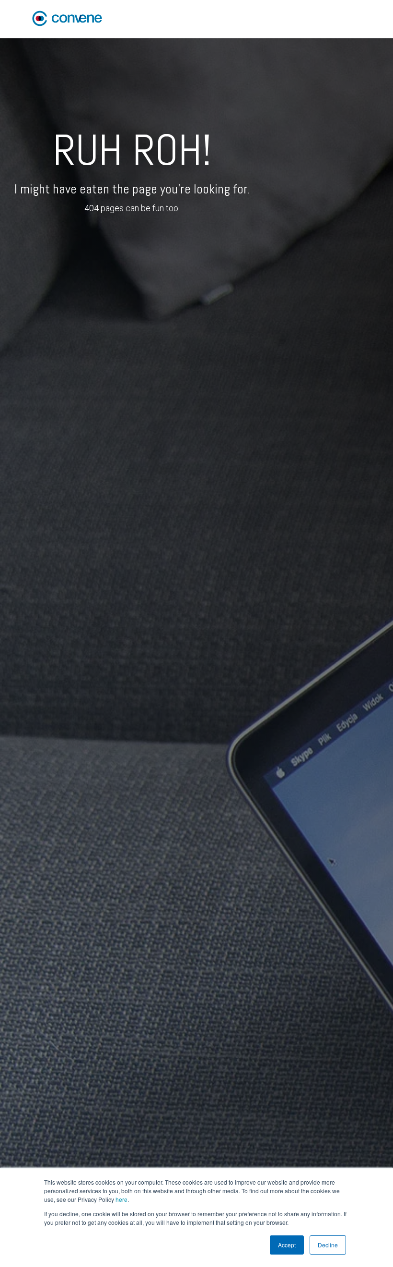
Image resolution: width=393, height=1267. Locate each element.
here (121, 1199)
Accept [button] (287, 1245)
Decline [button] (328, 1245)
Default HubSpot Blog (323, 18)
